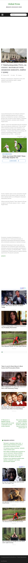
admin (13, 75)
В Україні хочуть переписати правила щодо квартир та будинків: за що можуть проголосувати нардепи (14, 460)
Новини (20, 75)
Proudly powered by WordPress (8, 557)
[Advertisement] (14, 31)
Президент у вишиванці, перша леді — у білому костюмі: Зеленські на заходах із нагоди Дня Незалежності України (13, 444)
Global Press (14, 4)
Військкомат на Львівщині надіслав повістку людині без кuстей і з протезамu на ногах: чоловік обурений (7, 423)
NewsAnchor (24, 557)
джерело (3, 256)
